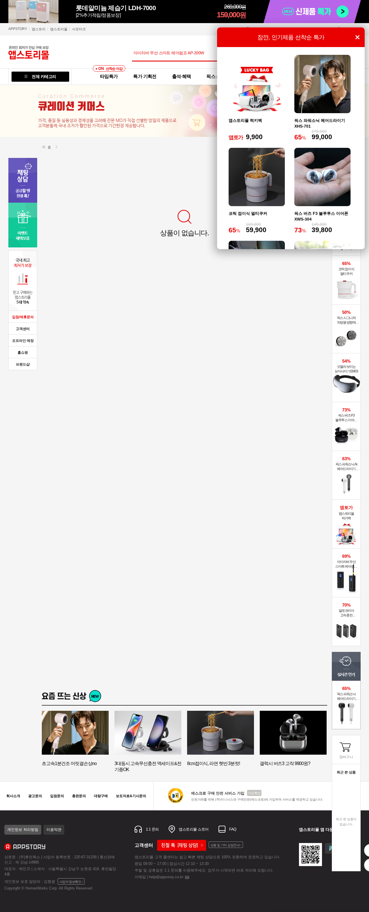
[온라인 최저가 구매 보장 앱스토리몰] (40, 52)
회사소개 (13, 796)
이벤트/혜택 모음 (22, 225)
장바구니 (346, 757)
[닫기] (357, 37)
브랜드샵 (23, 364)
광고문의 (35, 796)
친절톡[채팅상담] (181, 845)
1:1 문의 (152, 829)
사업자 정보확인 (70, 881)
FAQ (232, 829)
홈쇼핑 (23, 352)
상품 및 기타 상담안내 (225, 845)
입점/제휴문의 (23, 317)
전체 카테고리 (44, 76)
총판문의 (79, 796)
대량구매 (101, 796)
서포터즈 (79, 29)
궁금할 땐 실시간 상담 (22, 180)
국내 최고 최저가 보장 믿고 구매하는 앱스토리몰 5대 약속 (23, 281)
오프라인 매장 (23, 341)
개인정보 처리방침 (22, 829)
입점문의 (57, 796)
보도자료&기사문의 (131, 796)
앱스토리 (39, 29)
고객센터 (23, 329)
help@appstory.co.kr (166, 877)
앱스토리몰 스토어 (193, 829)
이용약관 (53, 829)
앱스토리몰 (58, 29)
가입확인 (254, 793)
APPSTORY (17, 29)
